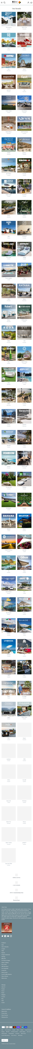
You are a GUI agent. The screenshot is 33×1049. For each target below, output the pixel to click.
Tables (3, 950)
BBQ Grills (4, 958)
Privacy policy (4, 1013)
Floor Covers (4, 964)
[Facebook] (5, 936)
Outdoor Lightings (5, 962)
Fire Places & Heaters (6, 960)
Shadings (3, 956)
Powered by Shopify (12, 1043)
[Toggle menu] (1, 2)
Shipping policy (5, 1017)
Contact (3, 1002)
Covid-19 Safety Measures (7, 974)
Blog (2, 998)
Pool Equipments (5, 968)
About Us (3, 987)
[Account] (28, 2)
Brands (3, 992)
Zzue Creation (6, 1043)
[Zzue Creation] (16, 2)
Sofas (3, 945)
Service (3, 991)
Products (3, 996)
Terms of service (5, 1015)
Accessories (4, 970)
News (3, 1000)
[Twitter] (2, 936)
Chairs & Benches (5, 947)
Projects (3, 989)
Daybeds (3, 952)
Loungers (3, 948)
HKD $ (4, 1040)
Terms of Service (5, 976)
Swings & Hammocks (6, 954)
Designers (3, 994)
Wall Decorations (5, 966)
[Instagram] (11, 936)
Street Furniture (4, 972)
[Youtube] (8, 936)
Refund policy (4, 978)
